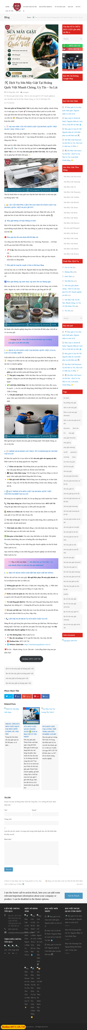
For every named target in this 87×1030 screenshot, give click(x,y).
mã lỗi (66, 452)
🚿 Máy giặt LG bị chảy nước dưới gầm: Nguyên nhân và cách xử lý (71, 110)
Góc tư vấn (68, 267)
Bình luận (8, 839)
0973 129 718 (13, 929)
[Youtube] (17, 950)
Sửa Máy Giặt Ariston (71, 254)
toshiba (66, 594)
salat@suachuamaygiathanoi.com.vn (20, 933)
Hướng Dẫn (69, 272)
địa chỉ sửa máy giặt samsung (70, 618)
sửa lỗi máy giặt (69, 466)
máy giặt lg (67, 442)
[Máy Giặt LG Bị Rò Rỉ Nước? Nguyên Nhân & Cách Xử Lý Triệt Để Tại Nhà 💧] (33, 955)
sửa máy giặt (68, 471)
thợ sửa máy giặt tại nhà (71, 581)
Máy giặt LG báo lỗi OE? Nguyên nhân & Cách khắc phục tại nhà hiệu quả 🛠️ (72, 132)
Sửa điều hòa (69, 281)
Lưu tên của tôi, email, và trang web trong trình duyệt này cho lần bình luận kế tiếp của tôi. (30, 832)
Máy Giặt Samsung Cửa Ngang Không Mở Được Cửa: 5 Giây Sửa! (73, 947)
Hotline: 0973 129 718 (31, 659)
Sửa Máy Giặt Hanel (71, 243)
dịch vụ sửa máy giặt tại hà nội (72, 421)
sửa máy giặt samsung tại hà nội (71, 512)
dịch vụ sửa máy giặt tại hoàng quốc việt (20, 668)
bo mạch (66, 398)
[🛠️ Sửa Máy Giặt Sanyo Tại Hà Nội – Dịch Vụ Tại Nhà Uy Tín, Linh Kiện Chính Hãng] (33, 1017)
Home (29, 17)
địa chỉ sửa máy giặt (70, 599)
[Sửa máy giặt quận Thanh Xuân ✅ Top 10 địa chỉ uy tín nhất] (31, 715)
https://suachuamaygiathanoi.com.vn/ (37, 644)
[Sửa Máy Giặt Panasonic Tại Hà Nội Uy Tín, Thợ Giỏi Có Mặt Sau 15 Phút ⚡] (27, 1007)
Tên (6, 810)
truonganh (25, 92)
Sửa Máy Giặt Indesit (71, 249)
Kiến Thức (68, 276)
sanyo (74, 457)
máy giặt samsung (69, 447)
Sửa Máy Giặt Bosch (71, 233)
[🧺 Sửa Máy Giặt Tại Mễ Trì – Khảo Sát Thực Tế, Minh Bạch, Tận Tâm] (39, 1011)
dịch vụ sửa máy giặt (70, 407)
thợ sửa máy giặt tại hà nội (72, 576)
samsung (66, 457)
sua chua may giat (69, 462)
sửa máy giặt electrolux (71, 476)
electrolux (67, 428)
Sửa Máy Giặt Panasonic (72, 192)
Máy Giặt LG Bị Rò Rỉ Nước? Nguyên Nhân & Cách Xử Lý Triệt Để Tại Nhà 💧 (72, 121)
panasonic (74, 452)
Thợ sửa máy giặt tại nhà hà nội (71, 587)
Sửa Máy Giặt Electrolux (72, 176)
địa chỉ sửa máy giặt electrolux (70, 605)
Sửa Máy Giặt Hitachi (71, 202)
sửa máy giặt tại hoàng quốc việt (17, 678)
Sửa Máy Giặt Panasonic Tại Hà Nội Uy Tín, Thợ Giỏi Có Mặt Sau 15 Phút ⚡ (72, 143)
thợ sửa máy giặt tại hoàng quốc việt (18, 683)
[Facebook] (10, 950)
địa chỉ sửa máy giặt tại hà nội (72, 626)
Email (34, 810)
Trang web (8, 819)
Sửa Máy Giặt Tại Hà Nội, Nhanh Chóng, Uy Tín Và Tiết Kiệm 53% (28, 99)
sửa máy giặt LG (69, 489)
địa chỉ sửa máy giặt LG (71, 611)
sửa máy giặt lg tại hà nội (71, 493)
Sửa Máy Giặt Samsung (72, 182)
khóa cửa (75, 428)
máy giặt (71, 433)
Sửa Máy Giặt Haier (71, 213)
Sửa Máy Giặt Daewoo (71, 223)
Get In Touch (73, 896)
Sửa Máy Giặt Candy (71, 238)
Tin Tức (67, 311)
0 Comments (10, 103)
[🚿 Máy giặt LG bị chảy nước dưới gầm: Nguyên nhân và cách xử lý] (27, 955)
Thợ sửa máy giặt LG (70, 567)
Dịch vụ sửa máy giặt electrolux (70, 413)
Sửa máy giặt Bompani (72, 228)
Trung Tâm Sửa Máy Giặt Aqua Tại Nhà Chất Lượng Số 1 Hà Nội (12, 729)
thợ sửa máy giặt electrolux (72, 562)
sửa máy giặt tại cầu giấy (71, 527)
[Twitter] (6, 950)
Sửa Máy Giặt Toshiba (71, 197)
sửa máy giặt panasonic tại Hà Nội (72, 499)
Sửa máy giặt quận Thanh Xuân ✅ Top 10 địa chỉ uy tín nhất (30, 731)
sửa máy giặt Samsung (71, 506)
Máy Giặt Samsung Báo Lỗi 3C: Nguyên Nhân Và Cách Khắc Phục (73, 933)
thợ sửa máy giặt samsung (72, 572)
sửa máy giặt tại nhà (70, 544)
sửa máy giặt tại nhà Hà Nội (71, 551)
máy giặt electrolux (70, 438)
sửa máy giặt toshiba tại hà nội (72, 520)
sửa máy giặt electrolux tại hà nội (72, 482)
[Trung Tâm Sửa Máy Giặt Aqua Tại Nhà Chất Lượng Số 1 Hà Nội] (12, 714)
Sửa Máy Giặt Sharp (71, 218)
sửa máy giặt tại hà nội (71, 532)
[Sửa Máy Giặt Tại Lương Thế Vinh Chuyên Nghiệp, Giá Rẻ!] (49, 715)
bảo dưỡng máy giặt (70, 403)
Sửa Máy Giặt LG (70, 187)
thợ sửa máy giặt (69, 557)
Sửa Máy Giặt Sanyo (71, 207)
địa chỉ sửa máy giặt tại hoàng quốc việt (19, 673)
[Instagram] (13, 950)
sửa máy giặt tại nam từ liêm (71, 538)
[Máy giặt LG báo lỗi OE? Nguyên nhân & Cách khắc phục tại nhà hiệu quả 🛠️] (39, 964)
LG (65, 433)
